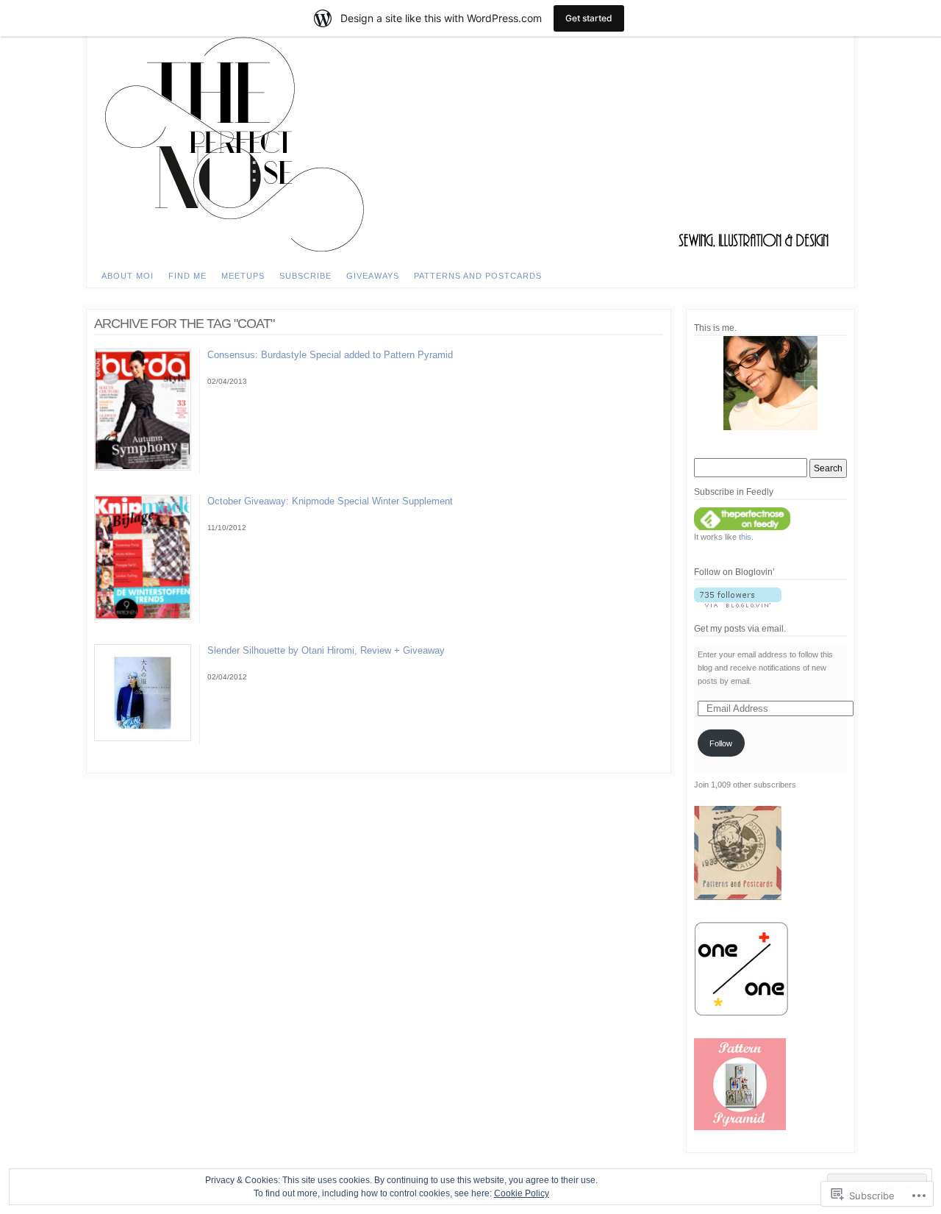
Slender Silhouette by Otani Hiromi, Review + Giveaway (326, 650)
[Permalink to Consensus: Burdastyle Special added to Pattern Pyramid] (142, 468)
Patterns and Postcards (478, 275)
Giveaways (372, 275)
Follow (720, 743)
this (745, 536)
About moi (127, 275)
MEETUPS (243, 275)
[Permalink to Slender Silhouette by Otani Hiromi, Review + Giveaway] (142, 738)
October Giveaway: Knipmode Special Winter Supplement (330, 501)
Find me (187, 275)
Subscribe (305, 275)
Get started (588, 18)
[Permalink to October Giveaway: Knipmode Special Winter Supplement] (142, 617)
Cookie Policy (521, 1193)
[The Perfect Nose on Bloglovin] (770, 597)
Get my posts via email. (740, 629)
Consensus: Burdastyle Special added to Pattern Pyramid (330, 354)
